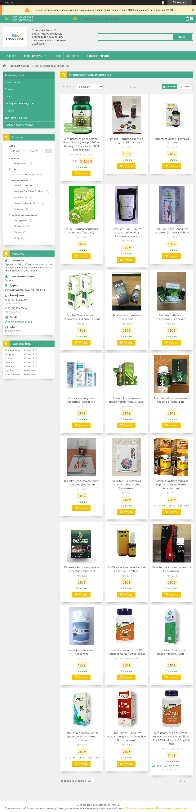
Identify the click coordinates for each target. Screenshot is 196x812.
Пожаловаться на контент (140, 808)
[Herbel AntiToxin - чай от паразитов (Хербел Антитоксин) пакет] (126, 205)
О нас (57, 55)
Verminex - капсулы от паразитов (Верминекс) (81, 399)
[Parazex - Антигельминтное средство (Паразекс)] (81, 543)
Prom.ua (115, 805)
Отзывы (10, 110)
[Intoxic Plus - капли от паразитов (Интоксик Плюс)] (126, 374)
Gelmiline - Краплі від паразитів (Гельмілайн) (171, 651)
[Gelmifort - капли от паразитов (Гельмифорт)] (171, 543)
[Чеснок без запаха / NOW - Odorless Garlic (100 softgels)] (126, 626)
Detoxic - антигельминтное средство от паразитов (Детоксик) (82, 736)
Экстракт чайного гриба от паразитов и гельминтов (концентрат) (171, 484)
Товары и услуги (32, 55)
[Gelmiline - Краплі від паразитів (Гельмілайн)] (171, 626)
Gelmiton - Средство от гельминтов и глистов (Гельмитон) (126, 484)
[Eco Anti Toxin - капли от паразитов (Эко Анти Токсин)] (81, 291)
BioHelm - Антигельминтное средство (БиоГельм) (81, 482)
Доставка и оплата (97, 55)
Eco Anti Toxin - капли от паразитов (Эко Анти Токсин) (82, 317)
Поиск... (182, 36)
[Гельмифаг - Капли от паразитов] (126, 291)
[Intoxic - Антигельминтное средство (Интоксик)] (126, 115)
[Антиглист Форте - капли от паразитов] (171, 115)
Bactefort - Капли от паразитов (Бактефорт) (172, 317)
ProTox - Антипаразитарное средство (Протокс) (82, 230)
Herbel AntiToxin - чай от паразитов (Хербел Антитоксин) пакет (127, 232)
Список (187, 86)
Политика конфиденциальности (173, 808)
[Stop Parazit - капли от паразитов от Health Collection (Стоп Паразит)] (126, 709)
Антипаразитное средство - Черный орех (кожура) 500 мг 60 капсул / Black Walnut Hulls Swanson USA (81, 144)
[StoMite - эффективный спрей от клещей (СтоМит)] (126, 543)
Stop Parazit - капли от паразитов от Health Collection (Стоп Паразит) (126, 736)
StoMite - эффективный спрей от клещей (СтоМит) (127, 569)
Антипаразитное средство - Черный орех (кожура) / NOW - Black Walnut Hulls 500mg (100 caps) (172, 738)
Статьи (9, 89)
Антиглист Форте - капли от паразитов (171, 140)
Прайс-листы (12, 82)
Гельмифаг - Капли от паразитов (126, 317)
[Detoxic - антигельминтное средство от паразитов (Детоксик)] (81, 709)
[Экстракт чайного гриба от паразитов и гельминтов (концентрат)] (171, 457)
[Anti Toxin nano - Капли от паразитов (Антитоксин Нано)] (171, 205)
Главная (11, 55)
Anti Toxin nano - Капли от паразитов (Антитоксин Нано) (171, 230)
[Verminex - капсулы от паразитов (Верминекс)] (81, 374)
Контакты (72, 55)
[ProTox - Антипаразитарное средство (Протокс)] (81, 205)
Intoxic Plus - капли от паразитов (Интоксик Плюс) (126, 399)
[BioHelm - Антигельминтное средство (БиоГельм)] (81, 457)
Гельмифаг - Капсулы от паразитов (82, 651)
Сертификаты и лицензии (19, 103)
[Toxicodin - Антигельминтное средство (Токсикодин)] (171, 374)
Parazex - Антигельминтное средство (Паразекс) (81, 569)
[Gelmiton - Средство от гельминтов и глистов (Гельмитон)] (126, 457)
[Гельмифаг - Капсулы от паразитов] (81, 626)
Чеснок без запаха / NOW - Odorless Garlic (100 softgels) (127, 651)
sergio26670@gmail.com (19, 321)
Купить (83, 173)
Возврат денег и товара (19, 125)
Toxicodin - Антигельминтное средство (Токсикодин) (172, 399)
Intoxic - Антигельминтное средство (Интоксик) (126, 140)
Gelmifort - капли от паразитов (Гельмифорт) (171, 569)
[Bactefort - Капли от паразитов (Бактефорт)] (171, 291)
